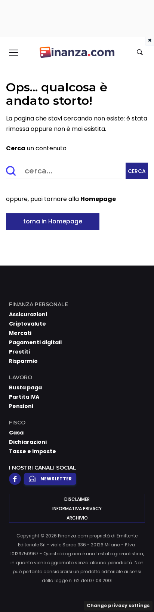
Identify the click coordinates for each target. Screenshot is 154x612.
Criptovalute (27, 323)
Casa (16, 432)
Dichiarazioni (28, 442)
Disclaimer (77, 499)
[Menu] (13, 52)
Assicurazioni (28, 314)
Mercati (20, 333)
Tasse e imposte (32, 451)
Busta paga (25, 387)
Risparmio (23, 361)
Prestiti (19, 351)
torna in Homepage (52, 221)
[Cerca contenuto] (141, 52)
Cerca (137, 171)
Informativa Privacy (77, 508)
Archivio (77, 518)
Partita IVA (24, 397)
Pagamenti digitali (35, 342)
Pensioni (21, 406)
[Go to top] (139, 587)
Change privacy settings (118, 605)
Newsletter (56, 479)
